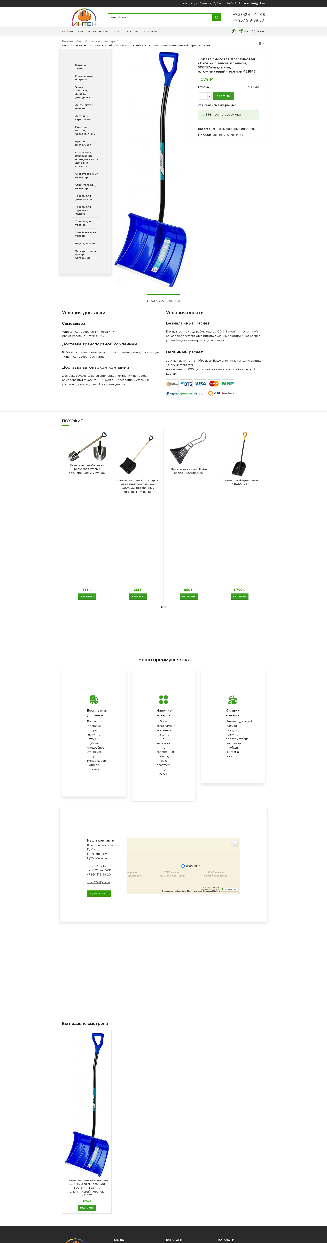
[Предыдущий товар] (256, 43)
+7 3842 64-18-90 (98, 866)
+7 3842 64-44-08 (249, 14)
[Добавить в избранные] (107, 445)
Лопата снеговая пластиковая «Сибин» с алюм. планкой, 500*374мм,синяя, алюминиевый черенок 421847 (86, 1188)
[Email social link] (220, 135)
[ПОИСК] (216, 17)
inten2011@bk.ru (98, 882)
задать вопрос (99, 893)
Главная (67, 41)
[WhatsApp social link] (228, 135)
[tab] (163, 299)
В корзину (223, 96)
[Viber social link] (241, 135)
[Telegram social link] (237, 135)
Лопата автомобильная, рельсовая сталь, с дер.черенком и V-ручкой (87, 469)
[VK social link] (232, 135)
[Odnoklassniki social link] (224, 135)
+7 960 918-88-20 (248, 20)
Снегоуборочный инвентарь (96, 41)
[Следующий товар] (263, 43)
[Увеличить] (121, 280)
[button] (87, 596)
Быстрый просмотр (107, 437)
